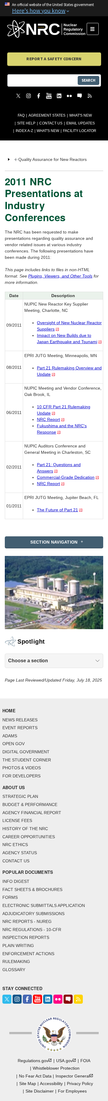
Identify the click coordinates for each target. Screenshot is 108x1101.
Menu (95, 29)
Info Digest (15, 881)
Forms (10, 897)
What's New (80, 115)
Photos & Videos (21, 767)
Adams (9, 735)
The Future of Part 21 (57, 509)
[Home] (47, 29)
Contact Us (50, 123)
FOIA (85, 1060)
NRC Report (48, 419)
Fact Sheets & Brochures (32, 889)
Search (88, 80)
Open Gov (13, 743)
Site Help (26, 123)
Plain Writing (18, 945)
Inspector (73, 1076)
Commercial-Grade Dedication (65, 477)
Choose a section (28, 660)
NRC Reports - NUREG (27, 921)
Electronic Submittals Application (43, 905)
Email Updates (80, 123)
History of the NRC (25, 828)
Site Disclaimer (40, 1091)
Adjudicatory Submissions (33, 913)
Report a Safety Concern (53, 58)
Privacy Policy (80, 1083)
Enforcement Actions (28, 953)
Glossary (13, 969)
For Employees (72, 1091)
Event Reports (20, 727)
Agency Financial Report (31, 812)
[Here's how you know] (54, 8)
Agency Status (19, 852)
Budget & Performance (29, 804)
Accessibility (51, 1083)
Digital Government (26, 751)
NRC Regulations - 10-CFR (31, 929)
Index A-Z (24, 131)
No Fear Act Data (35, 1076)
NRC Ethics (15, 844)
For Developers (21, 775)
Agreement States (46, 115)
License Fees (17, 820)
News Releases (20, 719)
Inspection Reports (25, 937)
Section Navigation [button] (53, 542)
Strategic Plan (20, 796)
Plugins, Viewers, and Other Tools (60, 276)
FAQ (21, 115)
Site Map (27, 1083)
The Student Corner (26, 760)
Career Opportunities (28, 836)
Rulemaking (16, 961)
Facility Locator (79, 131)
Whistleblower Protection (56, 1068)
